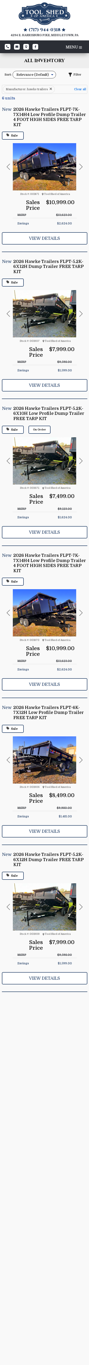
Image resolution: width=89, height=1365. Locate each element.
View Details (44, 238)
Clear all (80, 89)
